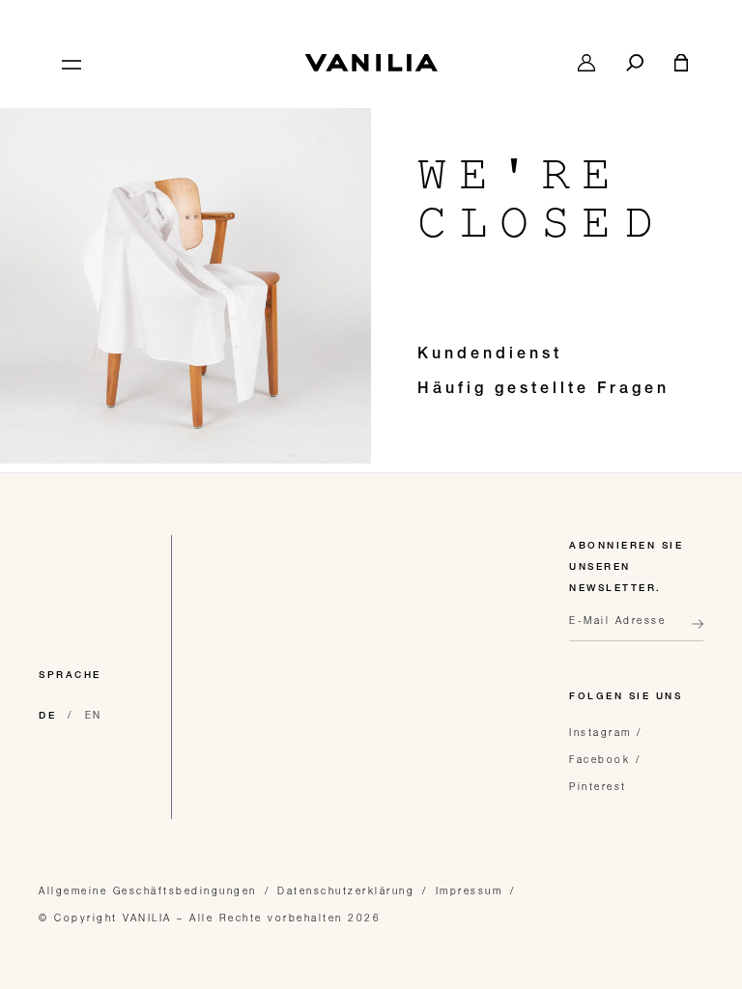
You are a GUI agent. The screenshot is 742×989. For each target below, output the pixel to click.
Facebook (599, 759)
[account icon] (586, 62)
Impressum (469, 890)
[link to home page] (371, 62)
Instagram (600, 732)
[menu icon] (69, 63)
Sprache (70, 676)
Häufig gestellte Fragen (543, 390)
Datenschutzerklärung (345, 890)
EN (93, 715)
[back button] (691, 631)
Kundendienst (489, 355)
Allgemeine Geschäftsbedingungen (148, 890)
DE (47, 716)
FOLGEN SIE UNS (625, 697)
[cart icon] (681, 62)
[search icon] (634, 62)
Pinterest (598, 786)
